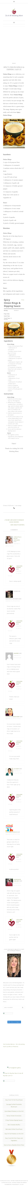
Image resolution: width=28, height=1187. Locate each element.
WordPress (15, 1184)
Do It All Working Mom (14, 13)
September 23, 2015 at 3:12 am (13, 834)
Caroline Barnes (19, 566)
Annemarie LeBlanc (17, 880)
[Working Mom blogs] (11, 1166)
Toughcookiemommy (13, 716)
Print (22, 299)
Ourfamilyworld (11, 832)
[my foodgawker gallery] (14, 1067)
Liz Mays (16, 768)
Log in (21, 1184)
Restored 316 (24, 1180)
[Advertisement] (14, 43)
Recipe (14, 63)
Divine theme (15, 1180)
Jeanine (16, 653)
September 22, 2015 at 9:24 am (13, 601)
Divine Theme (16, 1182)
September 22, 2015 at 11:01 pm (13, 718)
